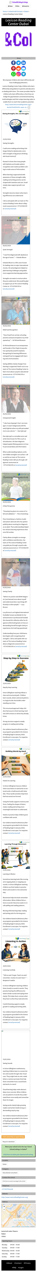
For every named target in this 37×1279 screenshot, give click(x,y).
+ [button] (4, 1206)
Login (21, 1268)
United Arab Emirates (15, 11)
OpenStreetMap (25, 1226)
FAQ (14, 1268)
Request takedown (9, 1142)
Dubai (26, 11)
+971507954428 (7, 1189)
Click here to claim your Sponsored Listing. (18, 1154)
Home (11, 6)
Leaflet (13, 1226)
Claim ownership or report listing (13, 1137)
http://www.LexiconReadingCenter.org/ (14, 1197)
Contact (18, 1263)
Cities (17, 6)
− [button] (4, 1209)
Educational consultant (10, 1173)
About (9, 1263)
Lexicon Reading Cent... (19, 1220)
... (29, 107)
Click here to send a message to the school (13, 1181)
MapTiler (19, 1226)
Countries (26, 6)
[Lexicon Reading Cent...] (19, 1216)
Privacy (28, 1263)
